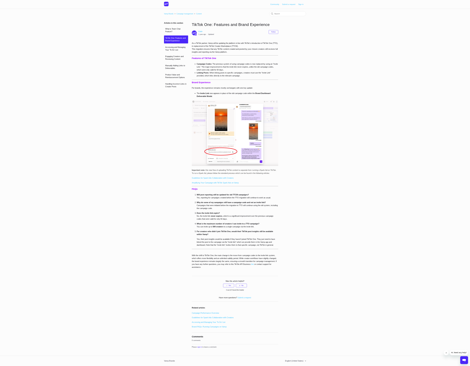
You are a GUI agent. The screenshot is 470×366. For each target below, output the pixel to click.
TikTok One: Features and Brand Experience (175, 39)
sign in (199, 347)
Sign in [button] (301, 4)
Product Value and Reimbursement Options (175, 76)
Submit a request (288, 4)
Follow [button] (273, 32)
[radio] (228, 285)
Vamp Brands (169, 14)
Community (274, 4)
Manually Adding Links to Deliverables (175, 66)
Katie (200, 31)
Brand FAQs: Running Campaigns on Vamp (209, 327)
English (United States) (294, 361)
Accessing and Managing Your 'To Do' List (175, 48)
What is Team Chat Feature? (172, 30)
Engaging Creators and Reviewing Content (174, 57)
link (252, 264)
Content (199, 14)
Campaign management (185, 14)
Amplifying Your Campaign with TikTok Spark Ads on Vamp (215, 183)
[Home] (166, 6)
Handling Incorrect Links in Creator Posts (175, 85)
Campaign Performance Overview (205, 313)
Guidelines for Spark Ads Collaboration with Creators (213, 178)
